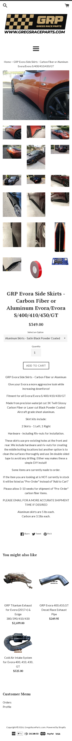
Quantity (36, 346)
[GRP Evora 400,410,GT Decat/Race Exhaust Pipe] (54, 581)
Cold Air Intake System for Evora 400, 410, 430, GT (18, 662)
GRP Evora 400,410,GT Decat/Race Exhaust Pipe (54, 610)
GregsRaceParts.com (35, 727)
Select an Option (36, 332)
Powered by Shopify (56, 727)
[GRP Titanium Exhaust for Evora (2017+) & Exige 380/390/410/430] (18, 581)
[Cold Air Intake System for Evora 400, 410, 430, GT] (18, 642)
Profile (7, 706)
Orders (7, 702)
